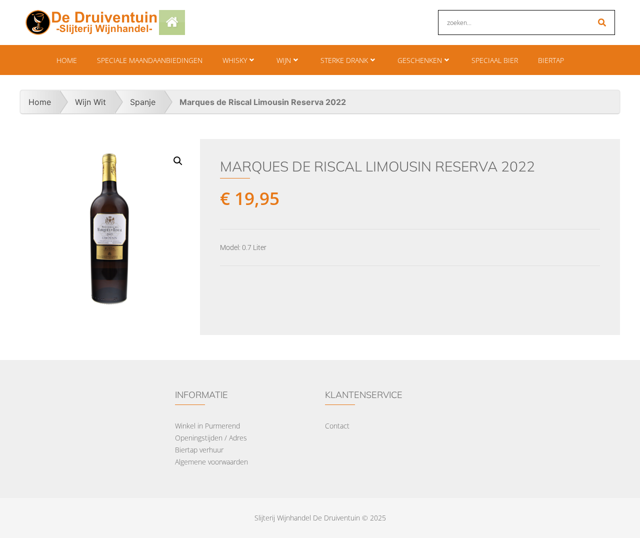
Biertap (551, 60)
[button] (178, 161)
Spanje (143, 102)
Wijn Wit (90, 102)
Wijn (283, 60)
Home (66, 60)
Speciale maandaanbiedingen (149, 60)
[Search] (602, 22)
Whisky (234, 60)
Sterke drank (344, 60)
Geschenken (420, 60)
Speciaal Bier (495, 60)
